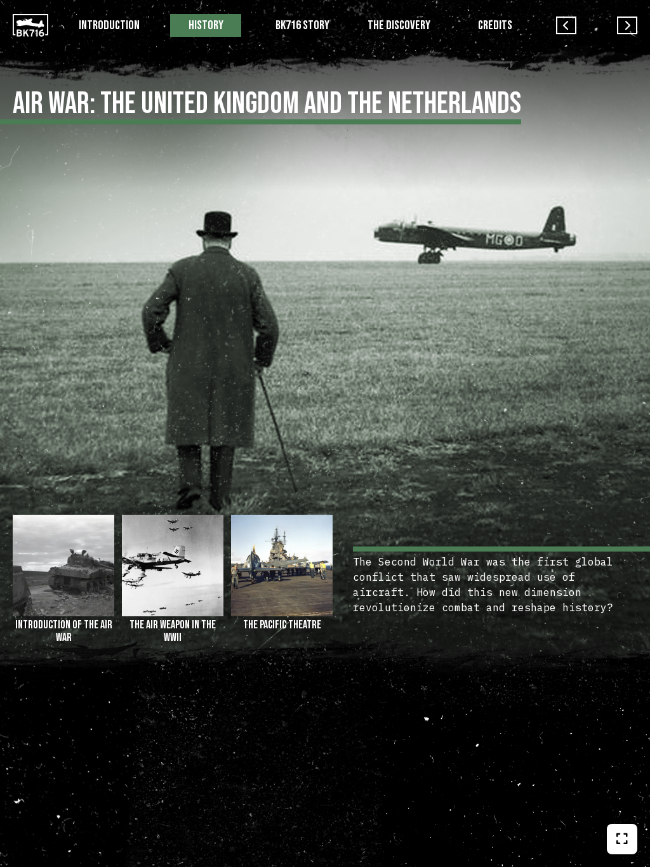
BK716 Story (302, 25)
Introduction (109, 25)
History (206, 25)
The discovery (399, 25)
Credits (495, 25)
